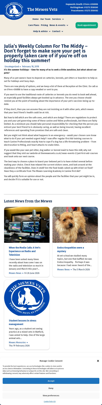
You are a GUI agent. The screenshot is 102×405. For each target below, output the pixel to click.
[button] (98, 361)
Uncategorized (12, 66)
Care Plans (33, 25)
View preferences (51, 395)
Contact (56, 31)
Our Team (45, 19)
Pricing (44, 25)
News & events (57, 25)
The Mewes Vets (42, 9)
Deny (51, 388)
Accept (51, 381)
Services (56, 19)
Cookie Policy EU (50, 401)
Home (36, 19)
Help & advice (40, 31)
